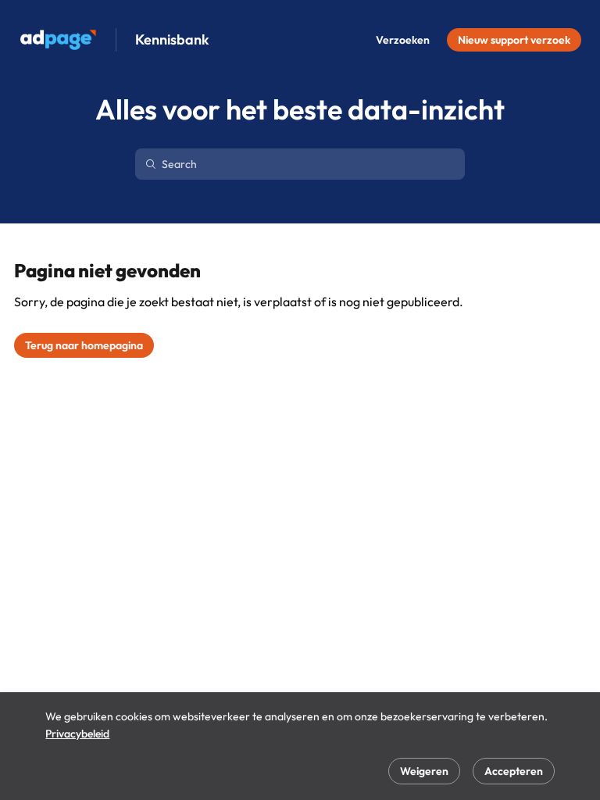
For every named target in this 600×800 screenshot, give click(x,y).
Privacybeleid (77, 734)
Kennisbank (172, 39)
